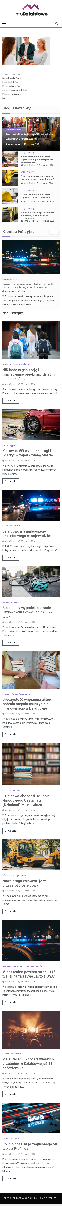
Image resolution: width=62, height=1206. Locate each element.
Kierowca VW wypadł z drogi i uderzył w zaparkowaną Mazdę (27, 453)
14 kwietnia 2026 (46, 221)
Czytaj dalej (11, 400)
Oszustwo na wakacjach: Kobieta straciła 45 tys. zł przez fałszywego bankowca (29, 285)
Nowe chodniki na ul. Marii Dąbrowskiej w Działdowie (35, 196)
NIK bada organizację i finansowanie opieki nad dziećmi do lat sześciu (28, 374)
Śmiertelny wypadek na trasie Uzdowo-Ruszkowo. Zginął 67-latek (27, 612)
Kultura (15, 694)
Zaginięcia (14, 1139)
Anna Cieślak (14, 144)
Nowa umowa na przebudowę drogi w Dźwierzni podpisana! (37, 177)
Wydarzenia (26, 364)
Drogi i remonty (14, 129)
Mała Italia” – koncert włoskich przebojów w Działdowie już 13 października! (28, 1063)
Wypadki (13, 445)
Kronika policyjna (9, 279)
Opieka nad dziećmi (11, 364)
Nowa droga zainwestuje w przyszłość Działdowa (24, 883)
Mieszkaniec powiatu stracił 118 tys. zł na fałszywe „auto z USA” (29, 974)
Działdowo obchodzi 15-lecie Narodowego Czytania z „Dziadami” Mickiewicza (26, 800)
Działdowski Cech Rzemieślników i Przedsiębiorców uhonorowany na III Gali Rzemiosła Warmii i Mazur (14, 88)
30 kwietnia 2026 (46, 201)
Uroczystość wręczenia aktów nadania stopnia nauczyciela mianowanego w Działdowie (27, 704)
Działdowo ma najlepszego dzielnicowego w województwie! (28, 533)
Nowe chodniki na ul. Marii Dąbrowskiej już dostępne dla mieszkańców (37, 159)
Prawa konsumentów (33, 966)
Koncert (5, 1054)
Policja (5, 445)
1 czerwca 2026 (46, 183)
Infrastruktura (8, 875)
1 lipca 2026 (26, 291)
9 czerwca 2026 (46, 165)
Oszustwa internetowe (12, 966)
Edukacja (6, 694)
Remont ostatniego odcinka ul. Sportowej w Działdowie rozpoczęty (38, 215)
